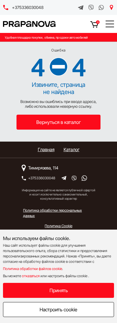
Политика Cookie (58, 226)
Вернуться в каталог (58, 122)
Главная (46, 149)
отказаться (31, 276)
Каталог (72, 149)
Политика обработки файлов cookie (32, 268)
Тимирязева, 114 (43, 167)
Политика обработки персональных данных (52, 213)
